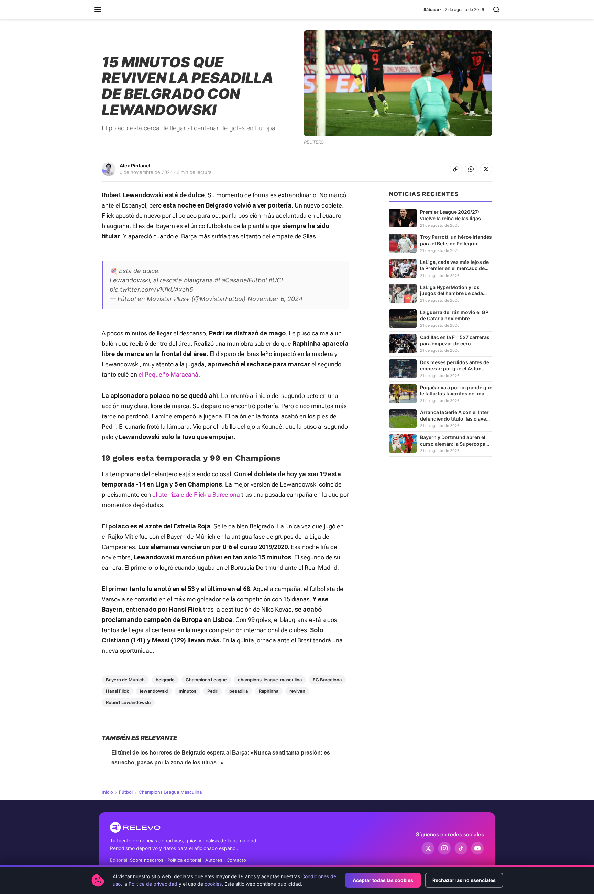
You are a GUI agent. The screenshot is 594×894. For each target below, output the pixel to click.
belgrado (165, 679)
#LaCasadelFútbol (240, 280)
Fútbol (126, 792)
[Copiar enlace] (456, 169)
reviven (297, 691)
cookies (213, 884)
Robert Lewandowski (128, 702)
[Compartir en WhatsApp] (471, 169)
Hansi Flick (117, 691)
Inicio (107, 792)
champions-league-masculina (270, 679)
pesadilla (238, 691)
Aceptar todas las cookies (383, 880)
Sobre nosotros (146, 860)
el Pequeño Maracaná (168, 374)
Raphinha (268, 691)
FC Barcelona (327, 679)
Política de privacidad (153, 884)
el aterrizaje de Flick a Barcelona (196, 494)
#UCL (276, 280)
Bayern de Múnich (125, 679)
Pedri (212, 691)
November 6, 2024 (275, 298)
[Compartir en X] (486, 169)
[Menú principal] (97, 9)
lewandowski (154, 691)
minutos (187, 691)
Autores (213, 860)
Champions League (206, 679)
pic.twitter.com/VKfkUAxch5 (151, 289)
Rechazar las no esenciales (464, 880)
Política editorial (184, 860)
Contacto (236, 860)
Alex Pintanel (135, 165)
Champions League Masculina (170, 792)
